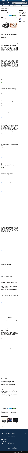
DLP (6, 17)
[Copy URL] (15, 15)
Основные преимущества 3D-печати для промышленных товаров (13, 413)
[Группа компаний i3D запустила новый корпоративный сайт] (15, 420)
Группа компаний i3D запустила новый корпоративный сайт (15, 423)
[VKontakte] (25, 0)
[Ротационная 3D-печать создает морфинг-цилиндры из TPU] (4, 420)
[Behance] (22, 0)
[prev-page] (1, 426)
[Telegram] (24, 0)
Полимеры (15, 17)
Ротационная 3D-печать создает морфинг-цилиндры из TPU (4, 423)
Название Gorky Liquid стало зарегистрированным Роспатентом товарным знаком (5, 413)
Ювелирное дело (5, 10)
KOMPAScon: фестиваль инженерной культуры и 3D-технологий (9, 423)
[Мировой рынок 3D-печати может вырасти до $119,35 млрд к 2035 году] (20, 15)
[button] (26, 5)
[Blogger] (23, 0)
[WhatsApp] (14, 15)
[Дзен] (5, 441)
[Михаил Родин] (1, 13)
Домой (2, 8)
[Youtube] (26, 0)
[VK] (7, 15)
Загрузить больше (22, 23)
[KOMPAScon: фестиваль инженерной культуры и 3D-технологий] (9, 420)
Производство (3, 18)
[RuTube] (2, 443)
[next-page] (2, 426)
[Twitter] (9, 15)
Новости (4, 8)
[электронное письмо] (12, 15)
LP (7, 17)
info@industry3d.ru (12, 443)
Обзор (12, 17)
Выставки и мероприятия (8, 421)
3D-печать (4, 17)
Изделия (11, 17)
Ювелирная (6, 18)
